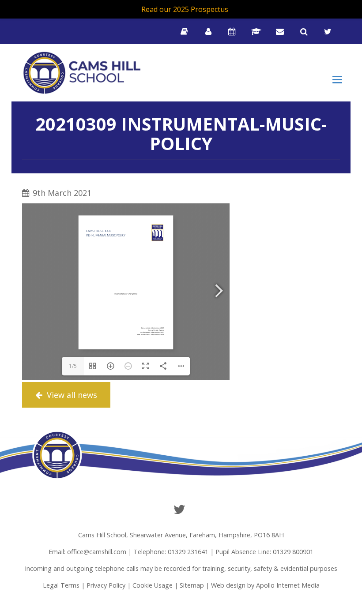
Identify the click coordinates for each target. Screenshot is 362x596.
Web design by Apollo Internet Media (265, 585)
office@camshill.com (96, 551)
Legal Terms (61, 585)
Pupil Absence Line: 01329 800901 (264, 551)
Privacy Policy (106, 585)
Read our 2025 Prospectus (184, 9)
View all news (71, 395)
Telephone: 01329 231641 (170, 551)
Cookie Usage (152, 585)
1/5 (73, 366)
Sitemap (192, 585)
